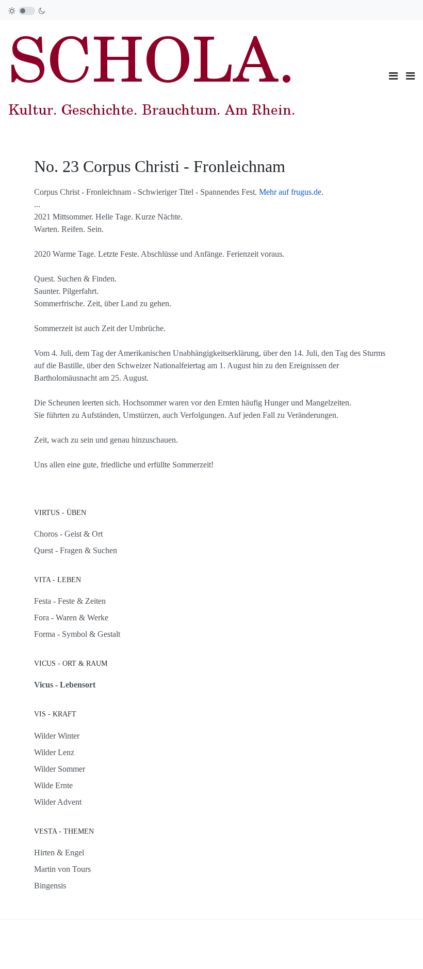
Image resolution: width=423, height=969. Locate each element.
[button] (410, 76)
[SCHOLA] (152, 74)
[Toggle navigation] (393, 76)
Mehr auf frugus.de (290, 191)
